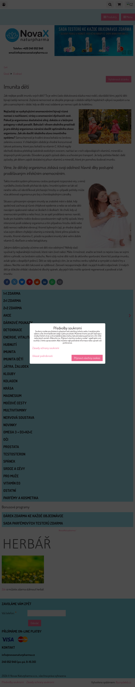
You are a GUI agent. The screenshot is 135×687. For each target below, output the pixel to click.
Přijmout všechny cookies (87, 358)
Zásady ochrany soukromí (45, 348)
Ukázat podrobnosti (42, 355)
